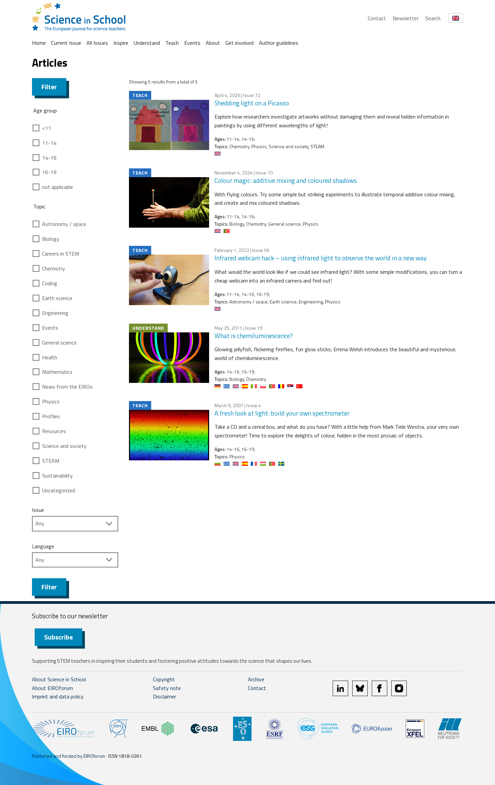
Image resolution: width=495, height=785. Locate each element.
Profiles (51, 416)
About (213, 43)
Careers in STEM (60, 254)
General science (59, 342)
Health (49, 357)
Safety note (167, 688)
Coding (49, 283)
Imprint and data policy (58, 696)
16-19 (49, 172)
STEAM (50, 461)
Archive (256, 679)
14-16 (49, 158)
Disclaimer (164, 696)
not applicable (57, 187)
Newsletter (406, 18)
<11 (46, 128)
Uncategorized (58, 490)
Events (192, 43)
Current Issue (66, 43)
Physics (51, 401)
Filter (49, 86)
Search (432, 18)
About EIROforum (52, 688)
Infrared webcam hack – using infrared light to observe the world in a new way (320, 258)
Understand (147, 43)
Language (43, 546)
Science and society (64, 446)
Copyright (164, 679)
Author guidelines (278, 43)
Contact (377, 18)
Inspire (120, 43)
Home (39, 43)
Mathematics (57, 372)
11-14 (49, 143)
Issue (38, 510)
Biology (50, 239)
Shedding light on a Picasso (251, 103)
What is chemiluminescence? (253, 335)
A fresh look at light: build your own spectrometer (282, 413)
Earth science (57, 298)
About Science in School (59, 679)
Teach (172, 43)
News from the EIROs (67, 387)
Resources (54, 431)
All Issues (97, 43)
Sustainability (57, 475)
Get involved (239, 43)
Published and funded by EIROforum (68, 755)
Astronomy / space (64, 224)
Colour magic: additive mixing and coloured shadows (285, 180)
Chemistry (53, 268)
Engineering (55, 313)
